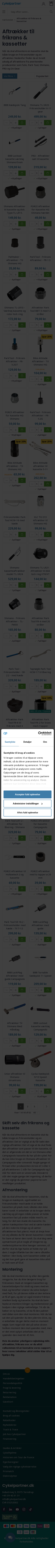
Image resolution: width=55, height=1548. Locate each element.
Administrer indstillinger (26, 803)
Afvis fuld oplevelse (27, 812)
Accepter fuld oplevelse (27, 794)
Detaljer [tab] (27, 742)
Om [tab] (45, 742)
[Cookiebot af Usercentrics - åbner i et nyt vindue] (38, 733)
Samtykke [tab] (10, 742)
